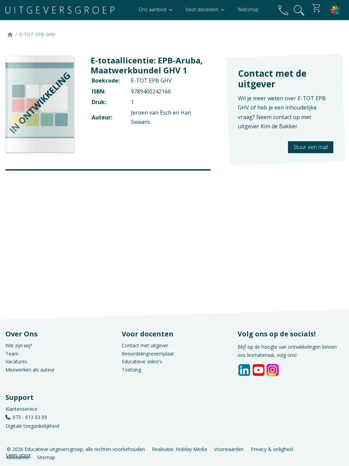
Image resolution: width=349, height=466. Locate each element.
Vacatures (16, 361)
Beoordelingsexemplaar (148, 353)
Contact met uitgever (145, 345)
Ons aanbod (153, 9)
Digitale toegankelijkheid (32, 426)
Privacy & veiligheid (272, 449)
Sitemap (46, 457)
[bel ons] (283, 10)
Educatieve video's (142, 361)
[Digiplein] (335, 10)
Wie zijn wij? (18, 345)
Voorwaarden (229, 449)
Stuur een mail (310, 147)
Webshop (248, 9)
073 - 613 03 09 (30, 417)
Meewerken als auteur (30, 369)
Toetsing (131, 369)
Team (11, 353)
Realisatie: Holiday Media (179, 449)
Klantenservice (21, 409)
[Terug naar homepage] (60, 10)
